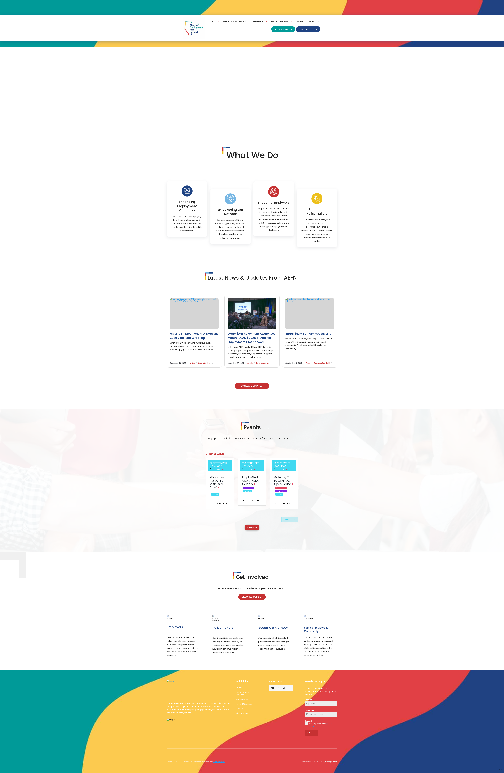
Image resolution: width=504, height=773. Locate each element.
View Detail (222, 503)
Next (287, 519)
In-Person (217, 469)
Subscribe (311, 733)
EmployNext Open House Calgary (250, 480)
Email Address (311, 710)
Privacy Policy (219, 762)
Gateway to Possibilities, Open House (282, 480)
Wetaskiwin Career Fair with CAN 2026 (217, 482)
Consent (309, 721)
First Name (310, 700)
